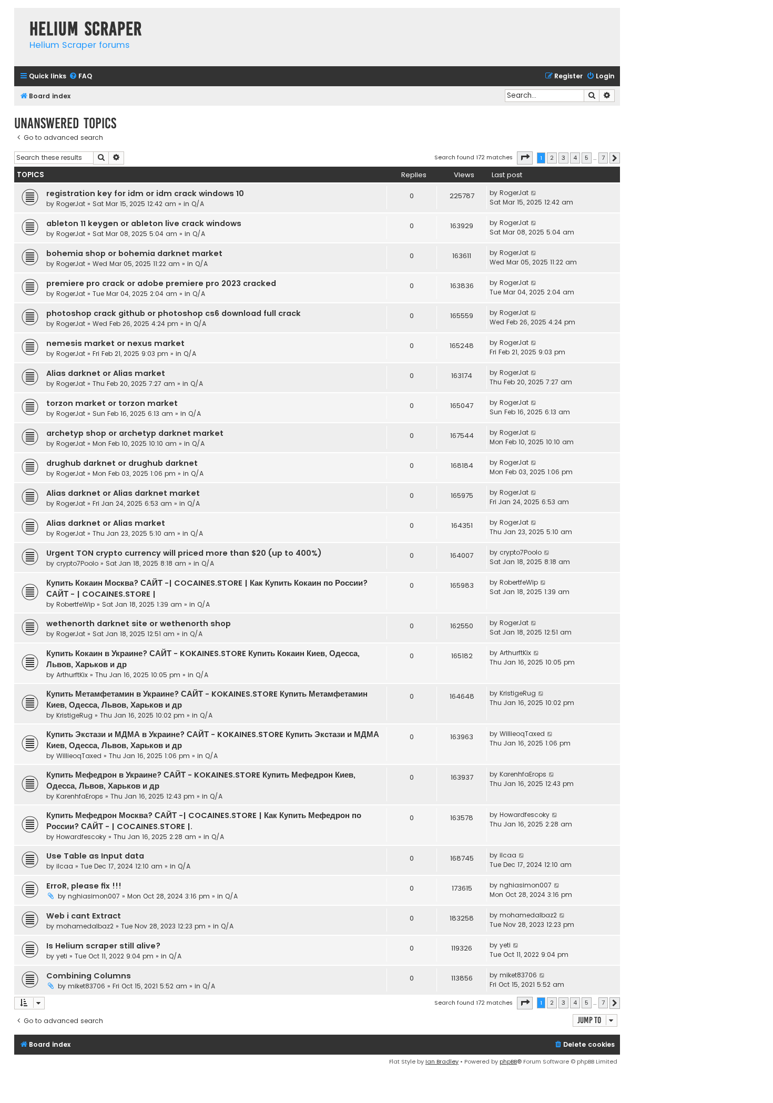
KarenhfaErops (79, 796)
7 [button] (603, 158)
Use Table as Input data (95, 856)
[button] (525, 157)
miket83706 (86, 986)
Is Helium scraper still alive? (103, 946)
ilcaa (64, 866)
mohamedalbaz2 (85, 926)
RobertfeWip (75, 604)
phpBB (508, 1061)
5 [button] (586, 158)
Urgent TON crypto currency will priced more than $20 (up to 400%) (184, 553)
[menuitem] (80, 76)
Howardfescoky (81, 836)
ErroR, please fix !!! (83, 886)
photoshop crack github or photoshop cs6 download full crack (173, 313)
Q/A (197, 203)
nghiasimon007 (94, 896)
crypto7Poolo (77, 563)
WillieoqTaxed (78, 755)
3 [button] (563, 158)
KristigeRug (74, 715)
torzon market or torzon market (112, 403)
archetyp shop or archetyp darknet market (134, 433)
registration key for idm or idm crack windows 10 (145, 193)
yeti (61, 956)
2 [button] (552, 158)
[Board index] (19, 18)
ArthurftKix (72, 674)
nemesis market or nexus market (115, 343)
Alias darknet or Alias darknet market (123, 493)
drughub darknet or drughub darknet (122, 463)
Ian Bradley (442, 1061)
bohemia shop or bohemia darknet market (134, 253)
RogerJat (70, 203)
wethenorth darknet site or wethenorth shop (138, 623)
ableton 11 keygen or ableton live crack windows (143, 223)
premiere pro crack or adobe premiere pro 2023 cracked (161, 283)
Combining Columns (88, 976)
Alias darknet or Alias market (105, 373)
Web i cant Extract (83, 916)
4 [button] (575, 158)
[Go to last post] (534, 193)
